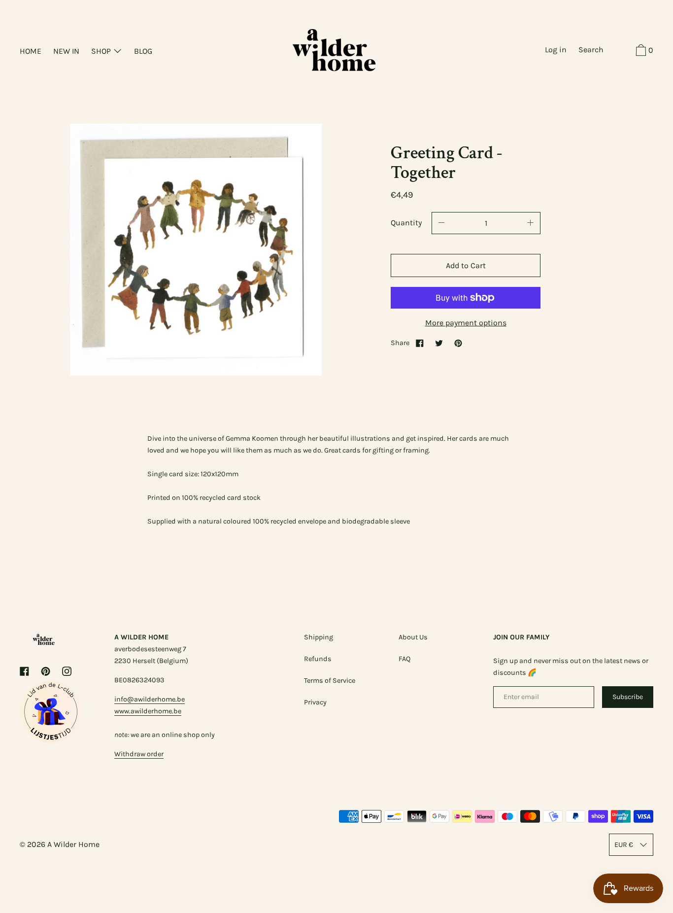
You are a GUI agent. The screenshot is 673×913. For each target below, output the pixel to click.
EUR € (623, 845)
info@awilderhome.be (149, 699)
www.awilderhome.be (147, 711)
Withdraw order (139, 754)
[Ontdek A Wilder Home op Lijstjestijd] (51, 740)
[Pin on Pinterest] (458, 343)
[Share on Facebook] (420, 343)
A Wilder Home (73, 844)
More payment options (465, 322)
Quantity (406, 222)
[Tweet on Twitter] (439, 343)
